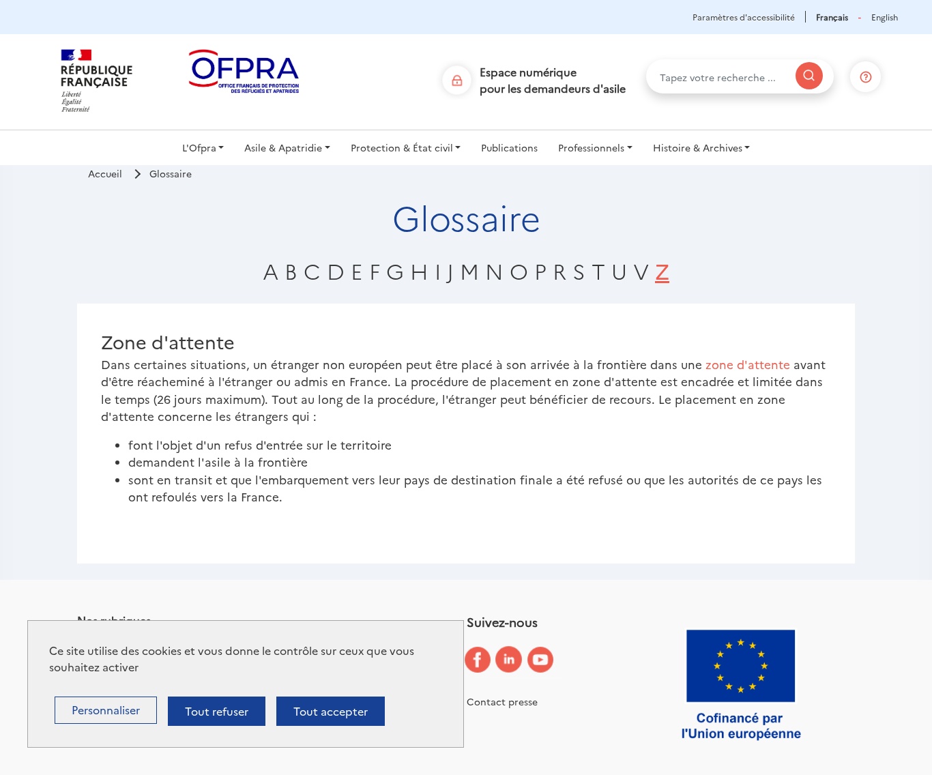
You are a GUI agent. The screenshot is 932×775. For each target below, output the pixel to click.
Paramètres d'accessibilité (744, 17)
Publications (509, 147)
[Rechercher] (809, 75)
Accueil (105, 173)
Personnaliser (106, 709)
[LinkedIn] (519, 660)
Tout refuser (216, 710)
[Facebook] (488, 660)
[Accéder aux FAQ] (866, 74)
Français (832, 17)
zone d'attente (747, 364)
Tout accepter (330, 710)
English (884, 17)
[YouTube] (550, 660)
